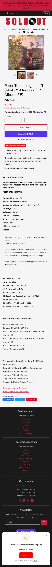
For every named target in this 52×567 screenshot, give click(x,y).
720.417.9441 (20, 485)
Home (5, 29)
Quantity (8, 116)
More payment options (26, 139)
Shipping (8, 108)
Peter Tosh (10, 100)
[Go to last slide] (15, 75)
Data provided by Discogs (14, 388)
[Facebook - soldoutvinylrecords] (23, 32)
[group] (21, 75)
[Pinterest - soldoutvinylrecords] (32, 32)
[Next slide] (37, 75)
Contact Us (32, 485)
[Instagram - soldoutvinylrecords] (28, 32)
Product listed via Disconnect (16, 391)
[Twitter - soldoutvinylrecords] (19, 32)
